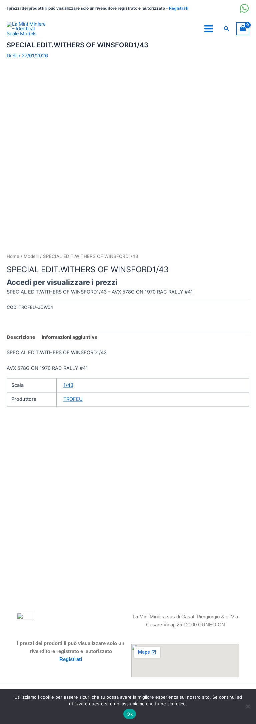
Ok (130, 714)
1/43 (68, 385)
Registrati (178, 8)
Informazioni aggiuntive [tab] (70, 337)
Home (13, 256)
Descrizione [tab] (21, 337)
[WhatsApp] (244, 8)
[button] (227, 29)
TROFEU (73, 399)
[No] (247, 706)
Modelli (31, 256)
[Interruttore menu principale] (208, 28)
